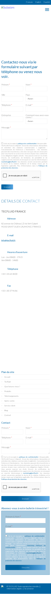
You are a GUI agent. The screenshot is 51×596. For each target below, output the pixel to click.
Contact (7, 415)
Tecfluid (7, 382)
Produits (7, 391)
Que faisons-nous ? (12, 386)
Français (29, 2)
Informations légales (14, 589)
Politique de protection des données (14, 479)
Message (6, 127)
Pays (28, 95)
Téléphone (6, 105)
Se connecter (29, 589)
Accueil (7, 377)
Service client (9, 405)
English (38, 2)
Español (47, 2)
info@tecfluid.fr (8, 240)
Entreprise (6, 115)
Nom (29, 85)
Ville (3, 95)
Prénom (5, 85)
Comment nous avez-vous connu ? (37, 116)
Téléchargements (11, 396)
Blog (6, 410)
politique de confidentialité (27, 144)
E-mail (29, 105)
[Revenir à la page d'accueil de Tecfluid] (7, 7)
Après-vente (9, 401)
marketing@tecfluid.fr (9, 162)
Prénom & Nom (13, 517)
